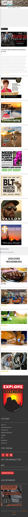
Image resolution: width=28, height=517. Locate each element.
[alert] (14, 252)
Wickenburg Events (6, 427)
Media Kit (14, 7)
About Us (9, 7)
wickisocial (4, 53)
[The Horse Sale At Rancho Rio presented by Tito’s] (14, 46)
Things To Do (4, 430)
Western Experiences (6, 432)
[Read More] (7, 73)
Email (3, 465)
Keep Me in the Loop (7, 473)
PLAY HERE (4, 325)
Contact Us (4, 443)
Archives (18, 7)
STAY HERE (4, 347)
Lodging (3, 435)
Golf (2, 438)
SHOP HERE (4, 305)
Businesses (4, 440)
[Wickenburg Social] (8, 6)
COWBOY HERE (4, 371)
